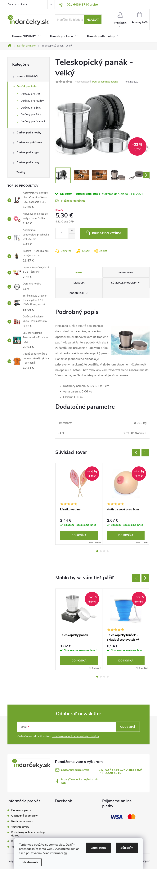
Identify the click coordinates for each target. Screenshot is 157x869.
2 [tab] (101, 551)
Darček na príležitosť (29, 142)
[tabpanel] (79, 503)
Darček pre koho (27, 86)
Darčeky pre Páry (31, 114)
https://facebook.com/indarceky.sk (79, 781)
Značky (20, 172)
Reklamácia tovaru (22, 821)
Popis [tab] (78, 272)
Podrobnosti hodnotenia (105, 81)
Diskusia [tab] (79, 282)
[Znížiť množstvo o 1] (72, 236)
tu (65, 853)
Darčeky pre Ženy (31, 108)
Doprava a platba (17, 4)
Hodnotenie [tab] (126, 272)
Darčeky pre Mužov (32, 101)
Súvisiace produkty (124, 282)
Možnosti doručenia (73, 201)
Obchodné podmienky (24, 815)
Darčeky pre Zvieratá (33, 121)
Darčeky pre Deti (30, 94)
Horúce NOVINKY (27, 76)
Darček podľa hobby (28, 132)
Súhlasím (126, 848)
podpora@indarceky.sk (75, 770)
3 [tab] (104, 551)
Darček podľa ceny (27, 162)
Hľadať (93, 20)
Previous (136, 452)
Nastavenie (30, 862)
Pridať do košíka (106, 233)
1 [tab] (97, 551)
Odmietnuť (98, 848)
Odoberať (127, 727)
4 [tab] (108, 551)
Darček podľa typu (27, 152)
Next (145, 452)
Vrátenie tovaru (20, 827)
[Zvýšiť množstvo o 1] (72, 230)
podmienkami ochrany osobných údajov (75, 736)
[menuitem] (26, 36)
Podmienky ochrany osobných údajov (29, 834)
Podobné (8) (77, 293)
